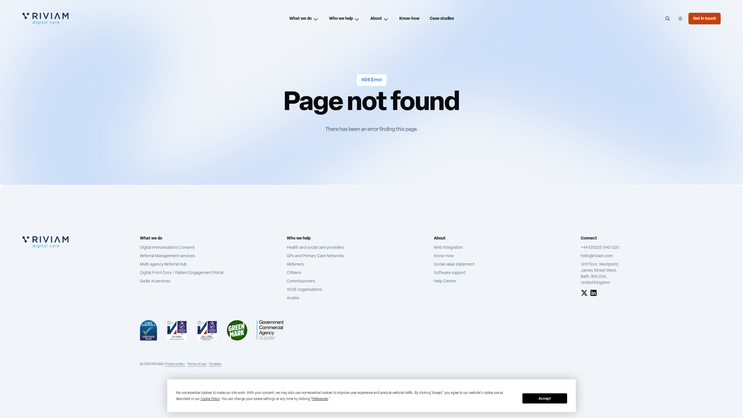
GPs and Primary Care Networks (315, 256)
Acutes (293, 298)
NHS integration (448, 248)
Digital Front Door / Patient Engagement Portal (181, 273)
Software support (450, 273)
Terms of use (197, 364)
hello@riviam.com (597, 256)
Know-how (444, 256)
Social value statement (454, 264)
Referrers (295, 264)
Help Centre (445, 281)
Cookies (215, 364)
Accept (545, 399)
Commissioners (301, 281)
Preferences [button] (320, 399)
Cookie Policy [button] (210, 399)
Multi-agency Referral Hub (163, 264)
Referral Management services (167, 256)
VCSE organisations (304, 290)
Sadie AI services (155, 281)
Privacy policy (175, 364)
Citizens (294, 273)
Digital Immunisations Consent (167, 248)
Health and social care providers (315, 248)
